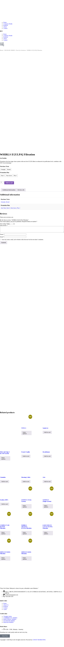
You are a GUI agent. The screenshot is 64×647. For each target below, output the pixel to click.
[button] (32, 31)
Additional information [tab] (8, 190)
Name (2, 234)
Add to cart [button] (47, 432)
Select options (25, 433)
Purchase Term (4, 166)
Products (5, 25)
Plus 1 (18, 208)
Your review (4, 225)
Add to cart (9, 182)
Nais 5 (8, 208)
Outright (3, 202)
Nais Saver (13, 208)
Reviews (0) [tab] (21, 190)
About (5, 27)
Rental (7, 202)
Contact (5, 28)
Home (5, 22)
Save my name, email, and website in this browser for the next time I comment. (22, 239)
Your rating (3, 224)
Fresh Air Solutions (21, 50)
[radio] (3, 169)
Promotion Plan (4, 172)
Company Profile (7, 24)
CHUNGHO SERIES (9, 50)
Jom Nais (3, 208)
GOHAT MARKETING (39, 639)
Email (2, 237)
